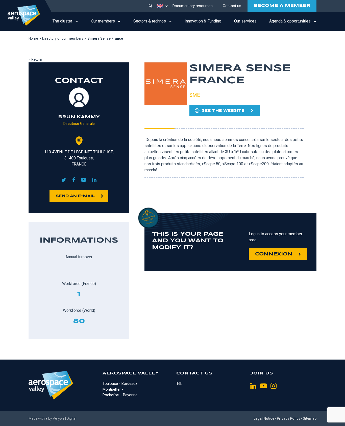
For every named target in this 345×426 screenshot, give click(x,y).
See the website (223, 110)
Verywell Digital (64, 418)
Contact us (232, 6)
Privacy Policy (288, 418)
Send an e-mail (75, 196)
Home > (35, 38)
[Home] (24, 15)
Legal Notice (264, 418)
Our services (245, 21)
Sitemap (309, 418)
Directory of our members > (64, 38)
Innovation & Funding (203, 21)
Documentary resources (193, 6)
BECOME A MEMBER (282, 6)
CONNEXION (273, 254)
